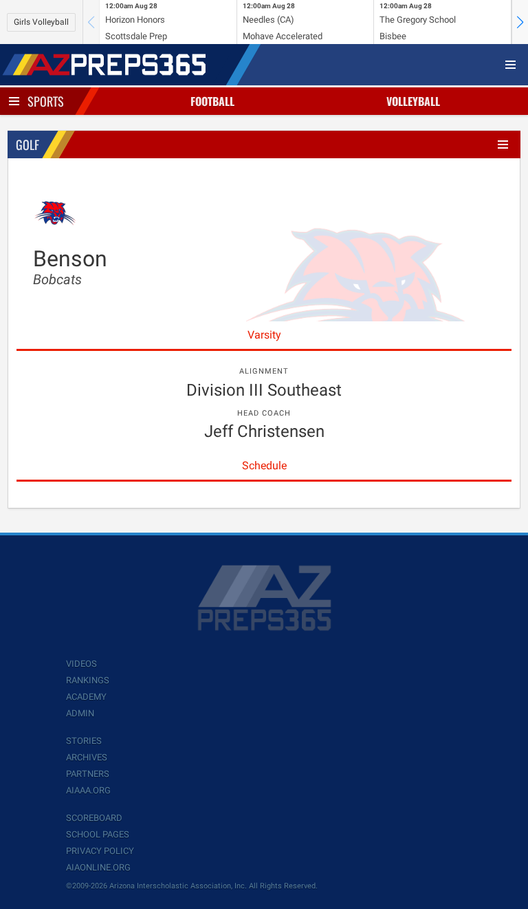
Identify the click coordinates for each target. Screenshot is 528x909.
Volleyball (413, 101)
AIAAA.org (88, 790)
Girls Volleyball (41, 22)
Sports (46, 101)
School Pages (97, 834)
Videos (81, 664)
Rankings (87, 680)
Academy (86, 697)
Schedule (264, 465)
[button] (520, 22)
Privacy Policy (100, 851)
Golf (27, 144)
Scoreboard (94, 818)
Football (212, 101)
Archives (86, 757)
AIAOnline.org (98, 867)
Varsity (264, 334)
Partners (87, 774)
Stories (84, 741)
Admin (80, 713)
